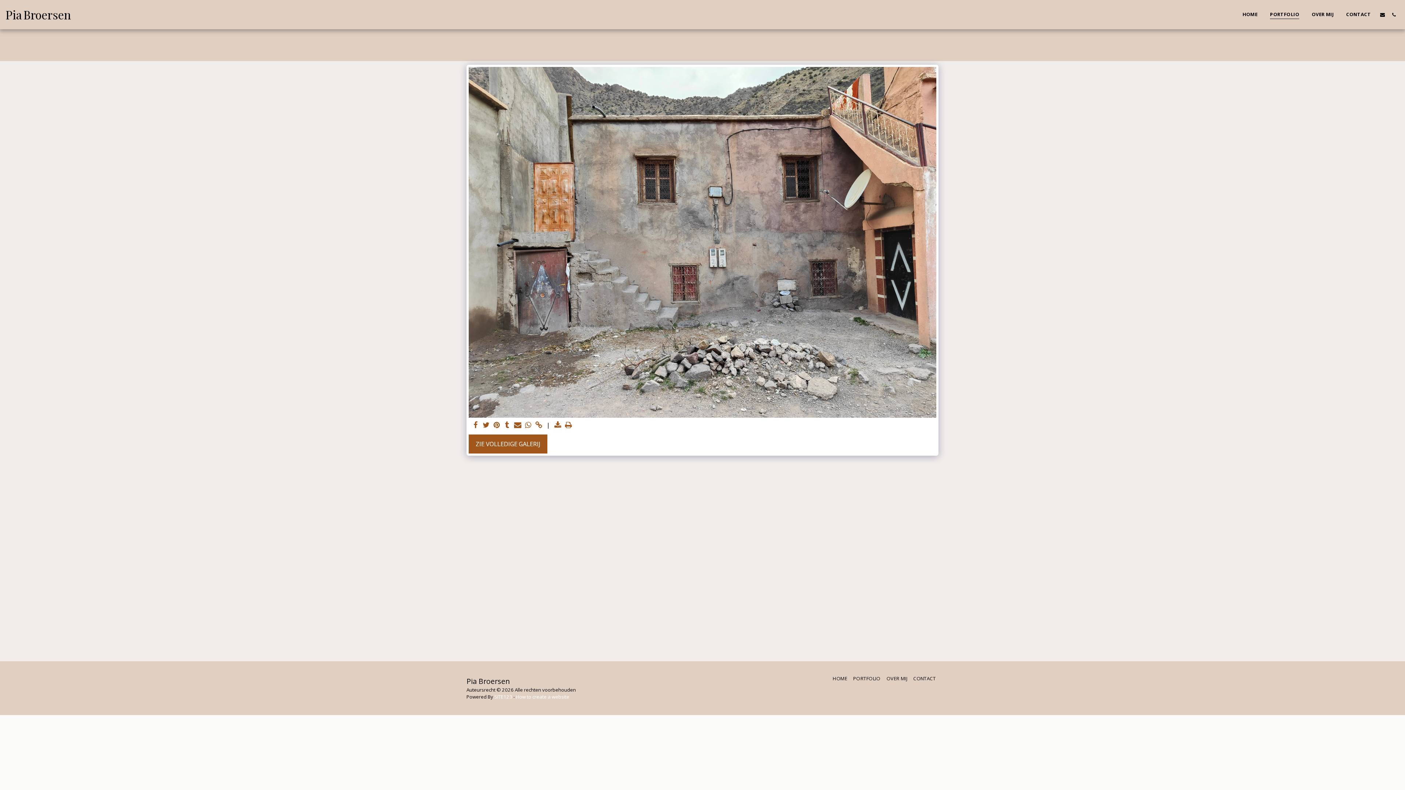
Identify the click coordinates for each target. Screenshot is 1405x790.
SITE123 (503, 696)
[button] (1382, 14)
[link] (539, 425)
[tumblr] (507, 425)
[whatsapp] (528, 425)
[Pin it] (497, 425)
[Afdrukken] (569, 425)
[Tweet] (486, 425)
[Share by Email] (518, 425)
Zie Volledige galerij (508, 444)
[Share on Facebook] (475, 425)
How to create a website (542, 696)
